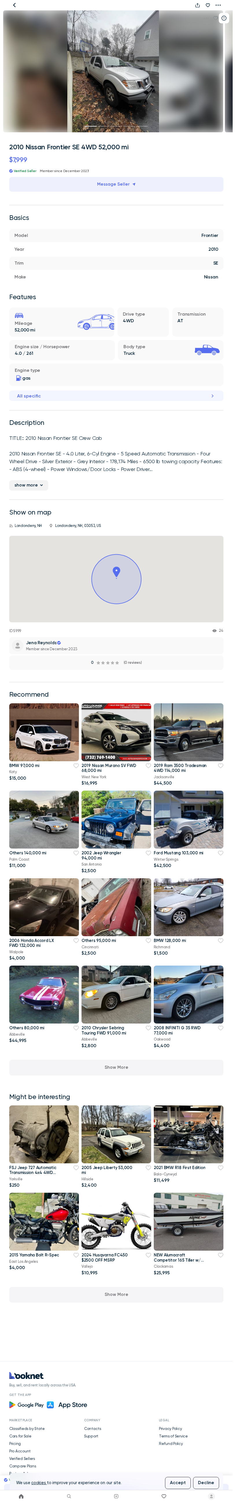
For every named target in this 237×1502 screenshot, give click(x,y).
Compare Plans (22, 1466)
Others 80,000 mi (26, 1027)
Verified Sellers (22, 1458)
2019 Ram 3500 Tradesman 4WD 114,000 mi (180, 768)
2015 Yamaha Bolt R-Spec (34, 1255)
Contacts (92, 1428)
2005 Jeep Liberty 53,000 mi (107, 1170)
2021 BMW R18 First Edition (179, 1167)
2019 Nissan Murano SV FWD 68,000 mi (109, 768)
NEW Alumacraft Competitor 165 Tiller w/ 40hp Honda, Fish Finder (177, 1260)
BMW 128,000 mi (170, 940)
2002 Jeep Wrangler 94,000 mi (101, 855)
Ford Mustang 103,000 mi (178, 852)
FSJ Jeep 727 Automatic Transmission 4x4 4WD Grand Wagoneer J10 (32, 1172)
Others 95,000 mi (99, 940)
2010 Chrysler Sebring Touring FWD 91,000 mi (104, 1030)
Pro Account (20, 1451)
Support (91, 1436)
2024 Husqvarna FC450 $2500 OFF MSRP (105, 1257)
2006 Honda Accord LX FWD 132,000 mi (31, 943)
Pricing (15, 1443)
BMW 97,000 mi (24, 765)
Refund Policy (171, 1443)
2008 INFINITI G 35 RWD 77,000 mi (177, 1030)
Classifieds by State (27, 1428)
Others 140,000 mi (27, 852)
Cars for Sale (20, 1436)
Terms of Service (173, 1436)
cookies (39, 1482)
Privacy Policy (170, 1428)
